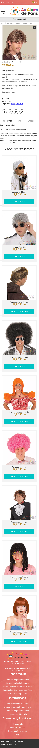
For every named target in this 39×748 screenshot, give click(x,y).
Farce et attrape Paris (17, 693)
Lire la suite (19, 201)
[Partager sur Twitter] (16, 111)
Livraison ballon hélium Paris (17, 683)
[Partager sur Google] (10, 111)
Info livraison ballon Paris (17, 704)
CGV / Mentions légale (17, 731)
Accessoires (10, 23)
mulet (13, 104)
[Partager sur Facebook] (4, 111)
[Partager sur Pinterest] (22, 111)
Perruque (18, 23)
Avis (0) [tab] (31, 121)
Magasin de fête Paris (17, 714)
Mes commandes (17, 727)
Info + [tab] (20, 121)
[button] (34, 27)
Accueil (2, 23)
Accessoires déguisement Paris (17, 707)
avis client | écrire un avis (21, 62)
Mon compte (17, 724)
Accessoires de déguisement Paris (17, 690)
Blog (17, 734)
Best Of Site (12, 744)
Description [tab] (7, 121)
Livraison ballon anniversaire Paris (17, 686)
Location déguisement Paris (17, 680)
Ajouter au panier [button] (19, 311)
